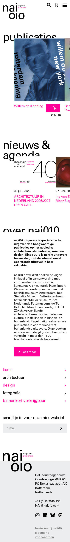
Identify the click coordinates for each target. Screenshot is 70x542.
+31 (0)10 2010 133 (47, 501)
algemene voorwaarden (44, 535)
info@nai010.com (47, 505)
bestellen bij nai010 (48, 528)
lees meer (29, 352)
